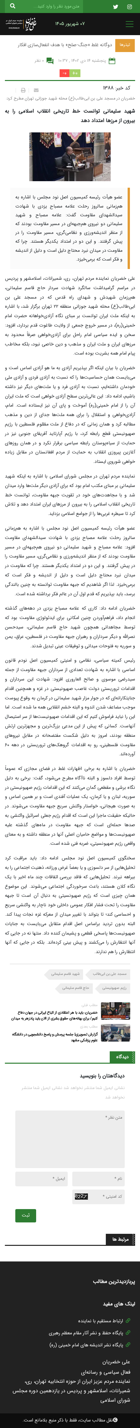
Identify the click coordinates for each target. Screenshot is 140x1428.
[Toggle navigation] (127, 24)
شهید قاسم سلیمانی (65, 974)
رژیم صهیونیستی (115, 988)
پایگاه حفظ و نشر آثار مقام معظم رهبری (86, 1333)
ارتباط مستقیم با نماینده (100, 1321)
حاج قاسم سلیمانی (76, 988)
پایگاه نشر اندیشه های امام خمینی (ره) (86, 1345)
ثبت (26, 1215)
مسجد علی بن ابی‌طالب (110, 974)
